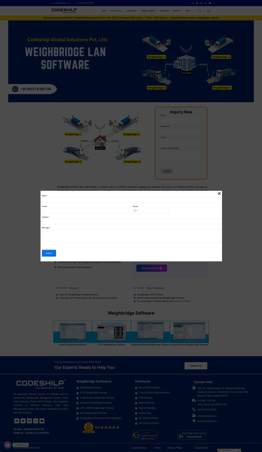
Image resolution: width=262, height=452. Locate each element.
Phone (135, 206)
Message (45, 228)
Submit (49, 253)
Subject (45, 217)
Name (44, 196)
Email (44, 206)
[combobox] (136, 210)
